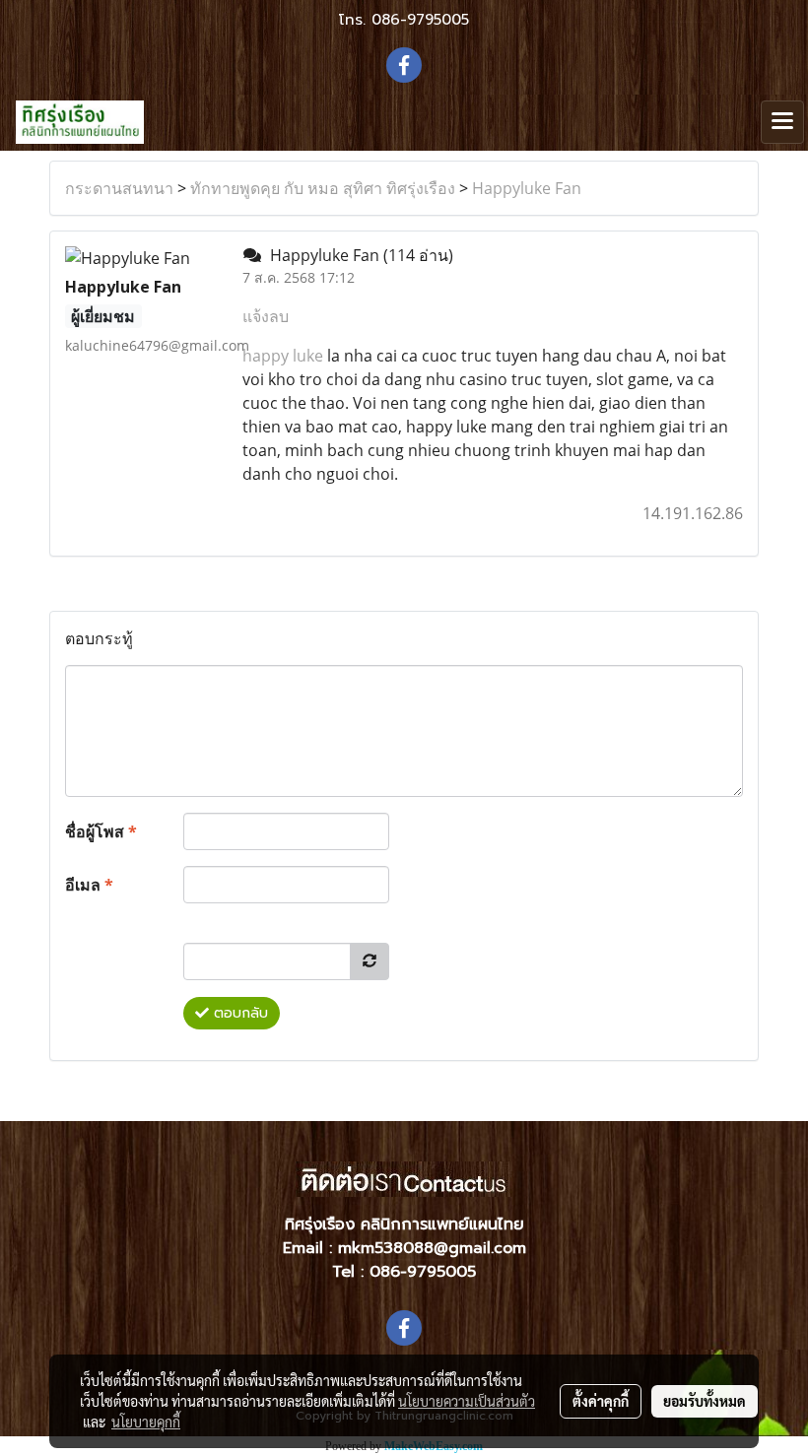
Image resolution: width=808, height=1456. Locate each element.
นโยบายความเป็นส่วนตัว (466, 1401)
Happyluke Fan (526, 188)
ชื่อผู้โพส (101, 831)
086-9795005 (420, 20)
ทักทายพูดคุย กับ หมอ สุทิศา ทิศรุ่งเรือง (322, 188)
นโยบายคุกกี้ (145, 1421)
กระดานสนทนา (119, 188)
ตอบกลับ (238, 1013)
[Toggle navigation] (782, 122)
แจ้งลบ (265, 316)
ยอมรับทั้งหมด (704, 1401)
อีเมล (89, 884)
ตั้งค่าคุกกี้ (600, 1401)
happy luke (282, 355)
